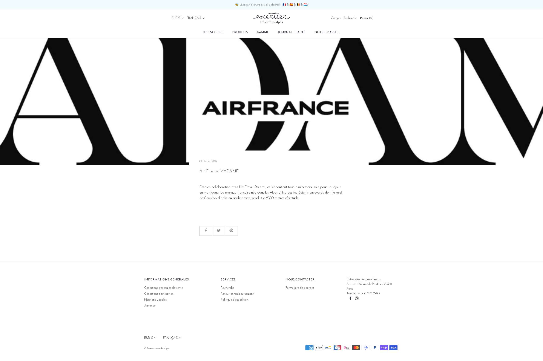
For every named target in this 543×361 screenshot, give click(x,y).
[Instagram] (356, 298)
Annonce (149, 305)
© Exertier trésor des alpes (156, 349)
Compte (336, 18)
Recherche (350, 18)
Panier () (366, 18)
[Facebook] (350, 298)
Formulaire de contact (299, 288)
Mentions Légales (155, 299)
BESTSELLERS (213, 32)
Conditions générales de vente (163, 288)
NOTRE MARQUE (327, 32)
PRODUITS (240, 32)
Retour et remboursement (237, 293)
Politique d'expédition (234, 299)
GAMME (263, 32)
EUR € (176, 18)
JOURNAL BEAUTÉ (291, 32)
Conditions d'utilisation (159, 293)
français (193, 18)
